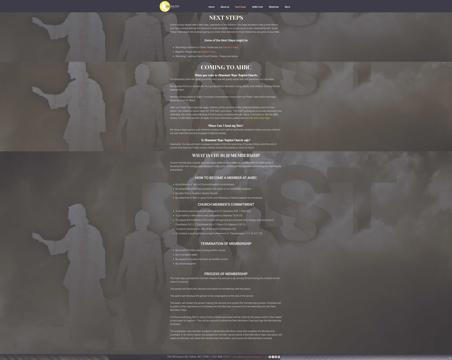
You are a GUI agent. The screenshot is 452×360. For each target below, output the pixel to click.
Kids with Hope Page (259, 118)
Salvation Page (230, 47)
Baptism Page (208, 51)
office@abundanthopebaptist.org (250, 357)
